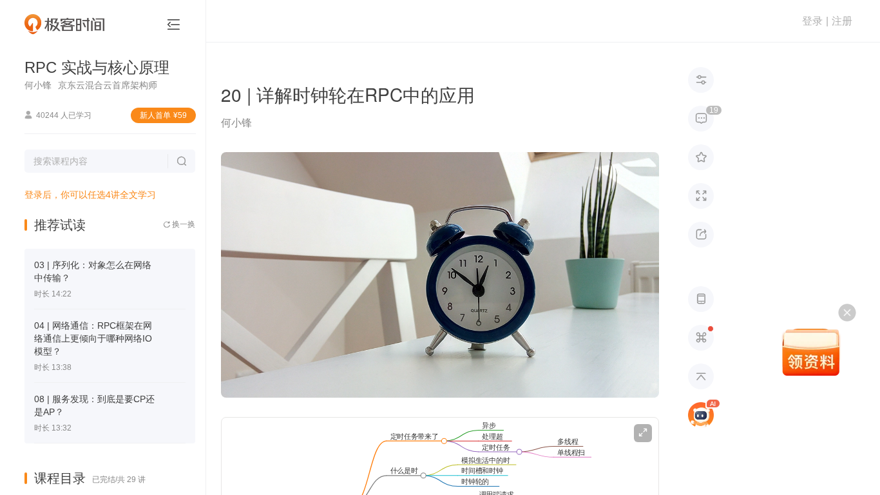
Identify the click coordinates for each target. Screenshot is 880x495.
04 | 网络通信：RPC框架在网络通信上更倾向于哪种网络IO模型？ (93, 338)
